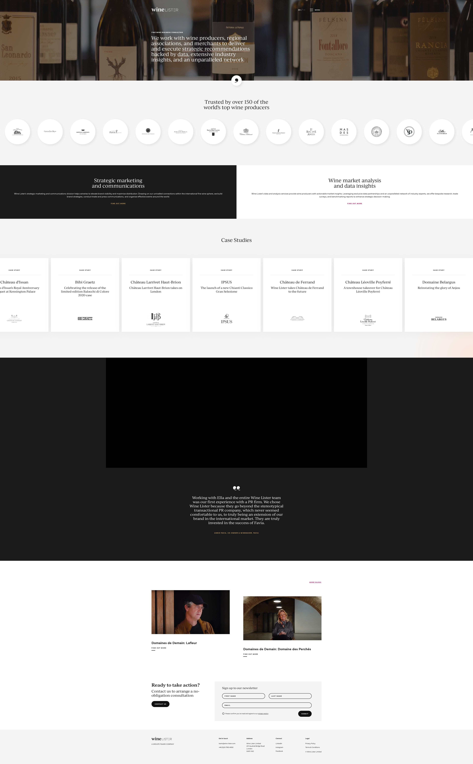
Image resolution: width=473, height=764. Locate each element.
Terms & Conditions (312, 747)
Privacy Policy (310, 743)
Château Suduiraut (120, 282)
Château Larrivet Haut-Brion (333, 282)
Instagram (279, 747)
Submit (304, 714)
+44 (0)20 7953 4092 (226, 747)
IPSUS (403, 282)
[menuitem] (313, 743)
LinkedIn (279, 743)
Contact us (160, 704)
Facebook (279, 751)
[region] (236, 132)
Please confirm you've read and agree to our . (247, 713)
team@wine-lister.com (227, 743)
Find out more (118, 203)
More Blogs (315, 582)
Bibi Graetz (262, 282)
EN (299, 10)
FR (304, 10)
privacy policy (263, 713)
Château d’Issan (191, 282)
